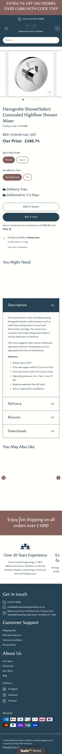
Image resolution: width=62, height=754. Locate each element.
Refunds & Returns (12, 635)
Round (8, 160)
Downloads (17, 431)
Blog (5, 676)
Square (22, 160)
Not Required (12, 177)
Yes (27, 177)
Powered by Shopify (11, 747)
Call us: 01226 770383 (33, 19)
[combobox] (31, 40)
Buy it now (31, 217)
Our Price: (12, 141)
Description (17, 305)
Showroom (8, 666)
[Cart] (56, 28)
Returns (14, 417)
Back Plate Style (11, 152)
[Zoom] (49, 92)
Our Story (7, 661)
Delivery (15, 404)
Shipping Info (9, 630)
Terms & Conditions (12, 640)
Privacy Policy (9, 645)
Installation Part (12, 170)
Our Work (8, 671)
